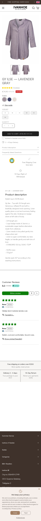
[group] (18, 2)
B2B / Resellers (7, 464)
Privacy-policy (16, 509)
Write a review (15, 293)
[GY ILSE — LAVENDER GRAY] (15, 70)
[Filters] (31, 293)
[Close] (39, 489)
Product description (9, 147)
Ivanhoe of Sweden (8, 443)
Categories (5, 457)
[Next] (34, 2)
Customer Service (8, 436)
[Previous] (2, 2)
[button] (33, 7)
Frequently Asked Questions (11, 152)
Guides (4, 450)
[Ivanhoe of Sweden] (20, 8)
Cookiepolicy (6, 509)
